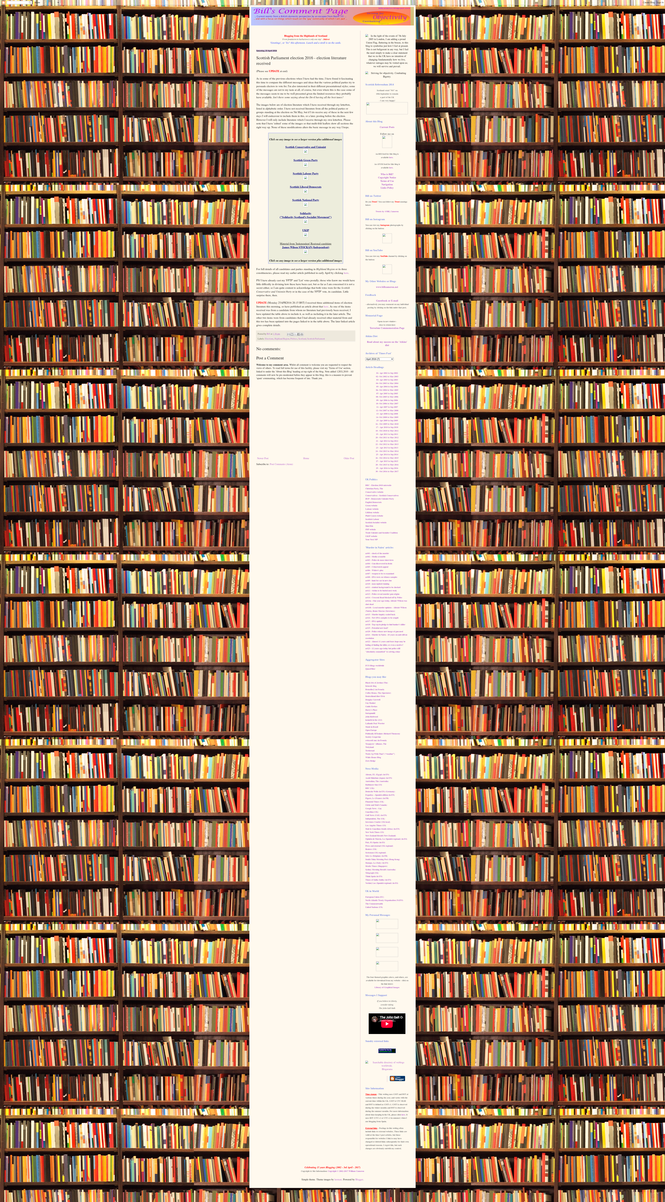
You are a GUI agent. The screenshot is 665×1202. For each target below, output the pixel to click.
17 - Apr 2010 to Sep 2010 (387, 427)
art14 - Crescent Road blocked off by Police (383, 597)
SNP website (370, 529)
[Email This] (288, 334)
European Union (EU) (374, 896)
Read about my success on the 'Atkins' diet (387, 343)
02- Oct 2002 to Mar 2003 (387, 376)
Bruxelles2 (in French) (374, 689)
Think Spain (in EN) (373, 876)
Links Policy (387, 187)
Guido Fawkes (371, 706)
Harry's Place (371, 709)
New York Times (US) (374, 832)
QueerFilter (370, 668)
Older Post (349, 458)
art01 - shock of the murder (377, 553)
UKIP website (371, 536)
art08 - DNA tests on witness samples (381, 577)
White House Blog (373, 757)
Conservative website (374, 491)
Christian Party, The (374, 488)
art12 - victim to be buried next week (381, 590)
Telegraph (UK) (372, 872)
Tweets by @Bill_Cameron (387, 211)
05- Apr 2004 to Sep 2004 (387, 386)
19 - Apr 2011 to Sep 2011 (387, 434)
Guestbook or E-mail (387, 300)
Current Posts (387, 127)
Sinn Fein (369, 525)
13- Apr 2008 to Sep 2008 (387, 413)
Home (306, 458)
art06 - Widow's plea (374, 570)
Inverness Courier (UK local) (377, 821)
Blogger (359, 1179)
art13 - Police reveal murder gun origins (382, 594)
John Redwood (371, 716)
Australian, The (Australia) (377, 781)
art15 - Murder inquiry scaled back (380, 614)
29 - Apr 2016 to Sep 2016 (387, 468)
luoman (338, 1179)
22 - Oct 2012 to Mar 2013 (387, 444)
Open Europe (371, 730)
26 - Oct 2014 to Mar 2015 (387, 457)
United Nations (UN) (374, 907)
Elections (269, 338)
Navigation (387, 184)
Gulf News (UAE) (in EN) (376, 815)
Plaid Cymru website (374, 515)
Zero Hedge (370, 760)
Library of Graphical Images (387, 987)
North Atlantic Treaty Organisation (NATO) (384, 900)
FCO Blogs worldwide (374, 665)
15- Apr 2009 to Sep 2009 (387, 420)
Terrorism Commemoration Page (387, 328)
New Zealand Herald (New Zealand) (380, 835)
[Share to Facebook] (298, 334)
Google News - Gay (373, 808)
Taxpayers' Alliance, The (375, 743)
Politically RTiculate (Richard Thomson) (382, 733)
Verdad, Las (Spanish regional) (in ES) (381, 883)
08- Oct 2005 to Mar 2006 (387, 396)
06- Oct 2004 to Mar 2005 (387, 389)
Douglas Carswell (372, 699)
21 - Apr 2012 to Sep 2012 (387, 440)
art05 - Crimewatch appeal (376, 566)
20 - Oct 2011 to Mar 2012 (387, 437)
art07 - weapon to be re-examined (379, 573)
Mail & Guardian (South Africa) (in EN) (382, 828)
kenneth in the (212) (373, 719)
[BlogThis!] (292, 334)
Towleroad (369, 750)
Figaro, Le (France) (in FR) (377, 798)
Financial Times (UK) (374, 801)
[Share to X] (295, 334)
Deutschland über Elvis (375, 696)
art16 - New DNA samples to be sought (381, 617)
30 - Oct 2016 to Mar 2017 (387, 471)
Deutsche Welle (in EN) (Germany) (380, 791)
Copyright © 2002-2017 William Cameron (346, 1171)
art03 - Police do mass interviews (379, 560)
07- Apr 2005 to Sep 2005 (387, 393)
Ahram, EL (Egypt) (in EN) (377, 774)
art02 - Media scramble (375, 556)
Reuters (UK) (371, 849)
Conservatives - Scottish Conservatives (382, 495)
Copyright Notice (387, 177)
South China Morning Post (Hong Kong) (382, 859)
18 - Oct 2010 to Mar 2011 (387, 430)
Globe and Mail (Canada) (376, 804)
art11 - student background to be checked (382, 587)
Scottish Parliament (316, 338)
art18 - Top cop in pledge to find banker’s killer (385, 624)
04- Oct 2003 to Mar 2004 (387, 383)
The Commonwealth (374, 903)
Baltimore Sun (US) (373, 784)
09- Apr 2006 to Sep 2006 (387, 400)
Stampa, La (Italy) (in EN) (376, 862)
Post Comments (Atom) (281, 464)
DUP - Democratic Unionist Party (379, 498)
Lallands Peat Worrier (375, 723)
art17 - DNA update (373, 621)
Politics (293, 338)
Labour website (372, 508)
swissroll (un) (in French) (376, 740)
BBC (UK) (369, 788)
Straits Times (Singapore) (376, 866)
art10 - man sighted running (377, 583)
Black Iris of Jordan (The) (376, 682)
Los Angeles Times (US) (375, 825)
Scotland (302, 338)
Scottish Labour (372, 519)
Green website (371, 505)
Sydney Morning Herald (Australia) (380, 869)
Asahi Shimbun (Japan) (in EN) (378, 777)
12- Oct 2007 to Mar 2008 (387, 410)
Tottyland (369, 747)
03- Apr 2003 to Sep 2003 (387, 379)
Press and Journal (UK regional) (379, 845)
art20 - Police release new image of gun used (384, 631)
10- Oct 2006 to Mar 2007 (387, 403)
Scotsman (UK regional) (375, 852)
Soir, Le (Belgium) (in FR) (376, 855)
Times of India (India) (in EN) (378, 879)
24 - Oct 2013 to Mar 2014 (387, 451)
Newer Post (262, 458)
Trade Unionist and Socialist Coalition (381, 532)
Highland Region (281, 338)
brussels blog (370, 685)
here (346, 273)
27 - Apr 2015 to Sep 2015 (387, 461)
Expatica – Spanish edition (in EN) (380, 794)
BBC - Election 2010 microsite (378, 485)
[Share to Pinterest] (302, 334)
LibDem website (372, 512)
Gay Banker (370, 702)
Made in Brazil (371, 726)
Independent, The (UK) (375, 818)
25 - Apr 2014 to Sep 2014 (387, 454)
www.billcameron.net (387, 287)
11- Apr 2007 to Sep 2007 (387, 406)
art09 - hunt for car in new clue (378, 580)
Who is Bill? (387, 174)
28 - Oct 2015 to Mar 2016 (387, 464)
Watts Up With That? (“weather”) (380, 753)
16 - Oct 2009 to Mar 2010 (387, 423)
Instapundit (370, 713)
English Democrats (373, 502)
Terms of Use (387, 181)
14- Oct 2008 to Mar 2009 (387, 417)
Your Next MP (371, 539)
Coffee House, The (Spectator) (378, 692)
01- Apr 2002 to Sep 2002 (387, 373)
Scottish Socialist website (376, 522)
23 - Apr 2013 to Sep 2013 (387, 447)
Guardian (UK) (371, 811)
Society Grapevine (373, 736)
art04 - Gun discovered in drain (378, 563)
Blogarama (387, 1069)
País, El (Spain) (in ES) (375, 842)
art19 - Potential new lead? (376, 627)
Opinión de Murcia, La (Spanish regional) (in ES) (386, 838)
